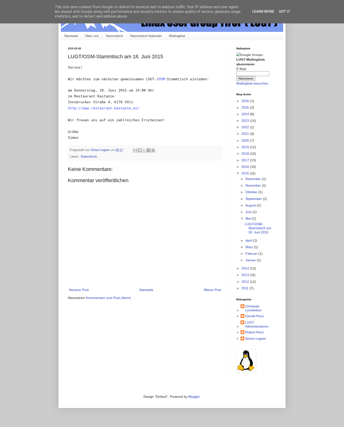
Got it (284, 12)
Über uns (92, 36)
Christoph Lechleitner (253, 308)
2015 (246, 173)
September (254, 199)
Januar (251, 260)
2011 (245, 288)
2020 (246, 140)
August (251, 205)
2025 (246, 107)
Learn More (263, 12)
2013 (246, 275)
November (253, 185)
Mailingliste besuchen (252, 83)
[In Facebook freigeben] (148, 150)
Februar (251, 253)
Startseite (71, 36)
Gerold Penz (254, 316)
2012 (246, 281)
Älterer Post (212, 290)
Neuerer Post (79, 290)
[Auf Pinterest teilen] (153, 150)
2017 (246, 160)
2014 (246, 268)
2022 (246, 127)
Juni (249, 212)
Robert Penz (254, 332)
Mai (248, 218)
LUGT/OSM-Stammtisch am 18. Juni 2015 (258, 228)
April (249, 240)
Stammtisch (114, 36)
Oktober (251, 192)
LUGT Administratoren (257, 324)
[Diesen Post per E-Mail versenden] (135, 150)
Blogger (194, 396)
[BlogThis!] (139, 150)
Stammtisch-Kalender (146, 36)
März (249, 247)
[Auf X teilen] (144, 150)
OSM (161, 79)
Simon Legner (255, 338)
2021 (246, 134)
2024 (246, 114)
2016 (246, 167)
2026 (246, 101)
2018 (246, 153)
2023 (246, 120)
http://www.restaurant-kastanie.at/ (103, 108)
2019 (246, 147)
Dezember (253, 179)
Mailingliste (177, 36)
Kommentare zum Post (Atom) (108, 298)
